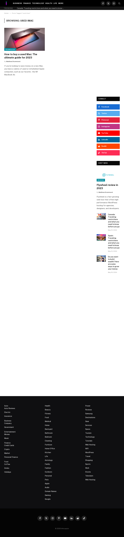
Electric (7, 412)
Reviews (101, 180)
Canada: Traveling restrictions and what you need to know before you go (41, 8)
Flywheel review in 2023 (107, 187)
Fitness (48, 414)
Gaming (48, 495)
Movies (7, 434)
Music (6, 438)
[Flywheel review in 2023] (108, 175)
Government (9, 427)
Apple (47, 484)
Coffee (7, 464)
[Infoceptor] (6, 3)
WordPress (89, 452)
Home (47, 425)
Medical (48, 421)
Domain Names (50, 491)
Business (17, 3)
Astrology (49, 460)
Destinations (90, 417)
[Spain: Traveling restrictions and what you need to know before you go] (101, 237)
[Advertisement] (108, 54)
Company (8, 423)
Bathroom (49, 433)
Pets (47, 480)
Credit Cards (9, 445)
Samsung (89, 414)
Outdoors (48, 472)
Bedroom (48, 437)
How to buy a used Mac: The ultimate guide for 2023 (20, 56)
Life (55, 3)
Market (7, 453)
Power (87, 406)
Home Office (50, 449)
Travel (87, 456)
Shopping (89, 460)
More (60, 3)
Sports (87, 464)
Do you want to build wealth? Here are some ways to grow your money (113, 263)
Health (48, 3)
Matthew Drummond (13, 61)
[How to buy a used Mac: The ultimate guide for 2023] (24, 39)
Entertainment (10, 432)
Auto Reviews (9, 408)
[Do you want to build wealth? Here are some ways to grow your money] (101, 258)
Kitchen (48, 452)
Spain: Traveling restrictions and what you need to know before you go (114, 242)
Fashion (48, 468)
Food (6, 462)
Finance (27, 3)
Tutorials (88, 441)
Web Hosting (90, 445)
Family (47, 464)
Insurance (8, 416)
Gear (87, 421)
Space (87, 429)
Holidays (7, 472)
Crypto (7, 449)
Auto (6, 406)
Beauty (47, 410)
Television (89, 476)
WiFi (87, 449)
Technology (38, 3)
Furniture (48, 445)
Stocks (88, 472)
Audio (47, 487)
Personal (48, 476)
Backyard (48, 429)
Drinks (6, 468)
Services (88, 425)
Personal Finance (11, 457)
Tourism (88, 433)
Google (47, 499)
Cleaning (48, 441)
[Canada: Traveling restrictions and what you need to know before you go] (101, 216)
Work (87, 468)
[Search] (119, 3)
